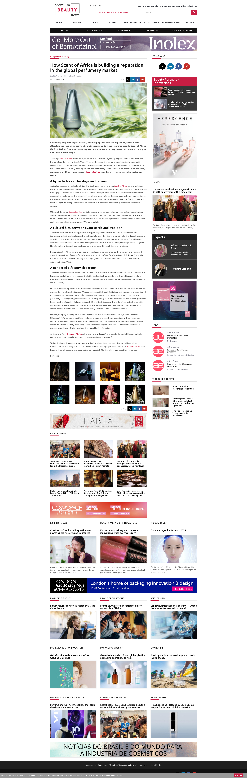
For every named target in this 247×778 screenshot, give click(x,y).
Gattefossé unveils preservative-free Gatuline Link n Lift (69, 656)
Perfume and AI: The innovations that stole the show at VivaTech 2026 (72, 706)
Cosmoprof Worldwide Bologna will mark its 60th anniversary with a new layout (131, 463)
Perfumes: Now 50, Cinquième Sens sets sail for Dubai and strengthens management (98, 493)
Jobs (155, 325)
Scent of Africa (65, 158)
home (59, 22)
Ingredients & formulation (66, 647)
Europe (64, 30)
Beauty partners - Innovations (166, 81)
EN (94, 6)
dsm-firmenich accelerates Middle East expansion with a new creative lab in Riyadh (131, 493)
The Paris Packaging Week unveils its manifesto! (182, 413)
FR (90, 6)
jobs (95, 22)
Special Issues (159, 523)
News (76, 22)
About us (89, 765)
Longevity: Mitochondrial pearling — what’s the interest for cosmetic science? (174, 607)
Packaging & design (111, 647)
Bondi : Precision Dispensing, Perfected (183, 387)
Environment (159, 647)
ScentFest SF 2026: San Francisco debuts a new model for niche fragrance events (64, 463)
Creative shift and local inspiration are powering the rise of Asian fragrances (70, 531)
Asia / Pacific (153, 30)
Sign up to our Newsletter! (115, 13)
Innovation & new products (67, 697)
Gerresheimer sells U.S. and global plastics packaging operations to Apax (122, 656)
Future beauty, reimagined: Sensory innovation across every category (119, 531)
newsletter (143, 765)
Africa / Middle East (182, 30)
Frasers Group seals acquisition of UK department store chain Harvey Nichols (98, 463)
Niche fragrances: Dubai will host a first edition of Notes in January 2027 (64, 493)
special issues (150, 22)
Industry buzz (159, 697)
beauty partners (132, 22)
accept (239, 775)
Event (189, 22)
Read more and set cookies (112, 775)
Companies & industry (59, 57)
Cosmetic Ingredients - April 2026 (168, 530)
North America (94, 30)
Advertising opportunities (123, 765)
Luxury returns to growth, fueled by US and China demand (72, 607)
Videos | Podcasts (171, 22)
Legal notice (157, 765)
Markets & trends (60, 598)
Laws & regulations (112, 598)
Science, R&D (158, 598)
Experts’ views (58, 523)
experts (113, 22)
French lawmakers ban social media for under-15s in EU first (121, 607)
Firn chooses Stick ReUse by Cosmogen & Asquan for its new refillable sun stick (172, 706)
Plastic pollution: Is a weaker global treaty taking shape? (173, 656)
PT (100, 6)
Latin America (123, 30)
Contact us (102, 765)
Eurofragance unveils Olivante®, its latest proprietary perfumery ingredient (183, 402)
